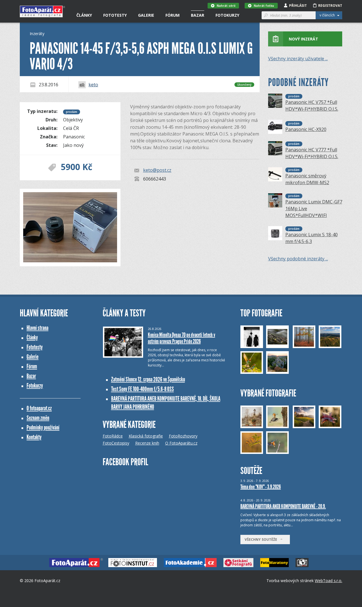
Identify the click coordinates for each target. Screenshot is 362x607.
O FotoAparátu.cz (181, 443)
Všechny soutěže (262, 539)
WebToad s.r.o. (328, 580)
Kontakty (34, 437)
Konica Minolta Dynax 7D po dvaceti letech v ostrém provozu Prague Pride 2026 (181, 338)
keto (93, 84)
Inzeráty (37, 33)
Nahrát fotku (264, 6)
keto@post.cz (157, 170)
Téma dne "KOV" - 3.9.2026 (260, 486)
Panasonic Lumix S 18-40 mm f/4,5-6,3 (311, 237)
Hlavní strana (37, 328)
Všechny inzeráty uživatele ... (298, 58)
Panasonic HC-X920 (305, 129)
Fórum (172, 15)
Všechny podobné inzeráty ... (298, 259)
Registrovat (330, 5)
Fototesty (115, 15)
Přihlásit (298, 5)
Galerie (146, 15)
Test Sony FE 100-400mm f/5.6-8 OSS (142, 389)
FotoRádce (113, 436)
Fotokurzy (227, 15)
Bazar (197, 15)
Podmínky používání (43, 427)
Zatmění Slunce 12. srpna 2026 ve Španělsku (148, 379)
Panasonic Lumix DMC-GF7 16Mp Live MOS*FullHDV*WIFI (313, 208)
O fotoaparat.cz (39, 408)
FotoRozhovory (183, 436)
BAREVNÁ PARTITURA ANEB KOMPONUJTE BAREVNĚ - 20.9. (283, 506)
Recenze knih (147, 443)
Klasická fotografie (146, 436)
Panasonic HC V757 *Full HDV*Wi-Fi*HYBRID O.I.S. (311, 105)
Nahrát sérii (226, 6)
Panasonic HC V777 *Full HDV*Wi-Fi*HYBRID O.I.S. (311, 153)
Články (84, 15)
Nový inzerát (303, 39)
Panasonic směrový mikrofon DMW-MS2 (307, 179)
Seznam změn (38, 418)
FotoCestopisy (116, 443)
